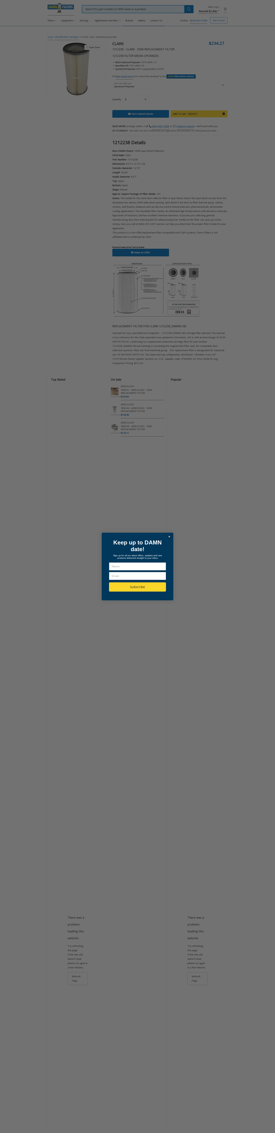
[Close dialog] (169, 536)
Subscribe (137, 587)
